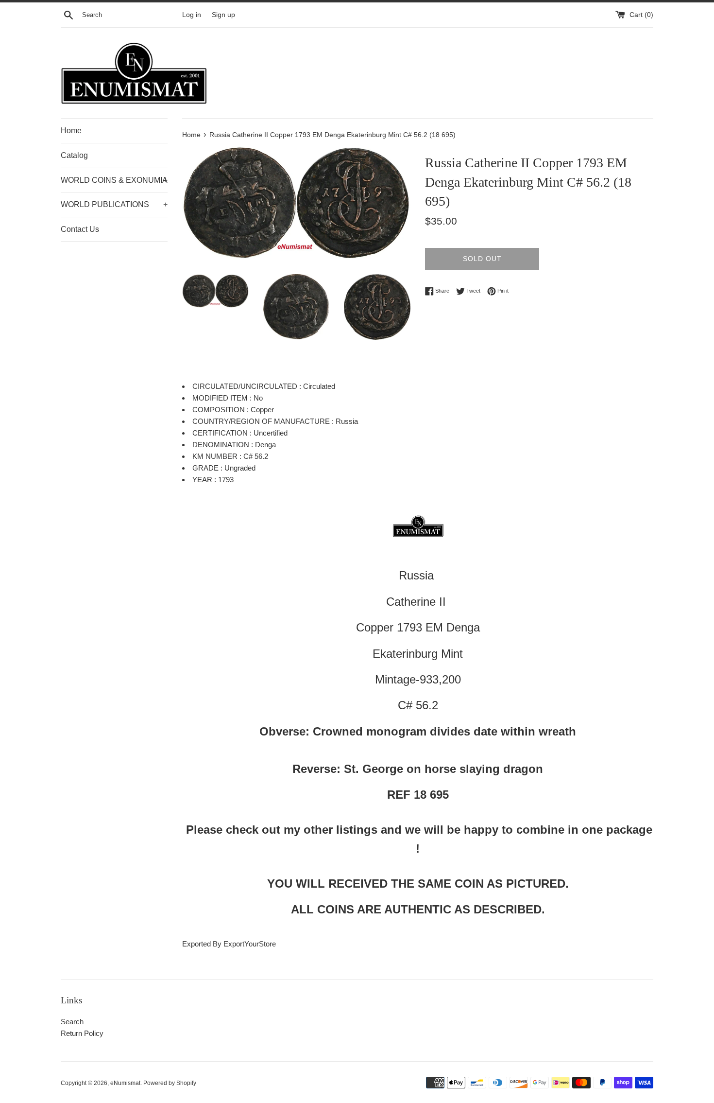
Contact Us (80, 229)
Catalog (74, 155)
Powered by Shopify (169, 1083)
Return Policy (82, 1033)
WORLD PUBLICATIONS (114, 204)
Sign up (223, 14)
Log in (191, 14)
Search (72, 1021)
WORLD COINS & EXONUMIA (114, 180)
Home (71, 130)
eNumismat (125, 1083)
